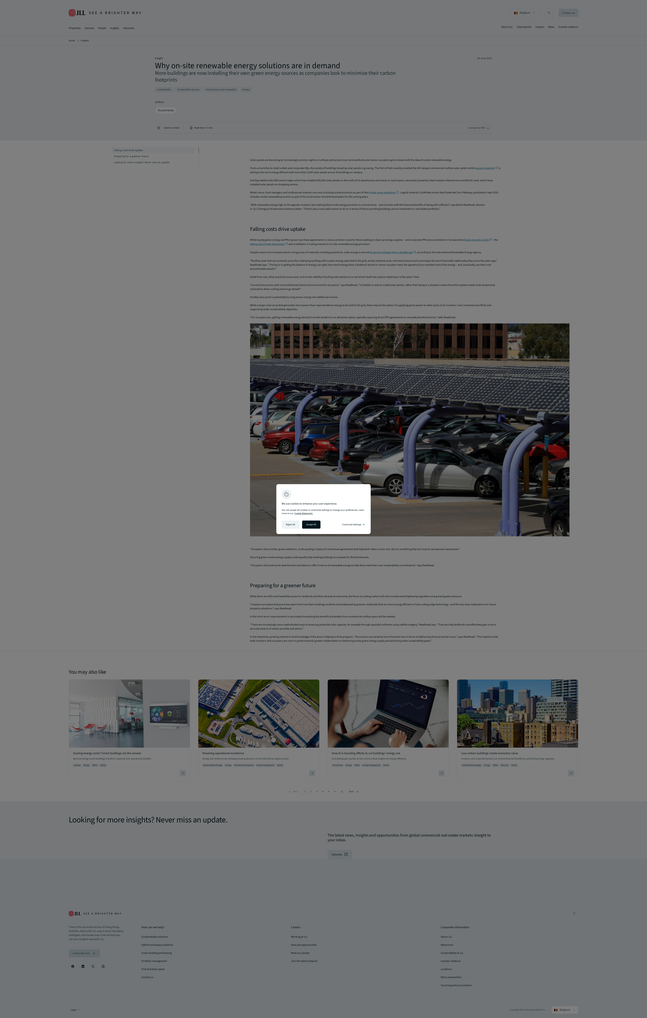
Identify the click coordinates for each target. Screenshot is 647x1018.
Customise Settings (353, 525)
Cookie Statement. (303, 513)
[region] (323, 509)
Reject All (290, 524)
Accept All (311, 524)
